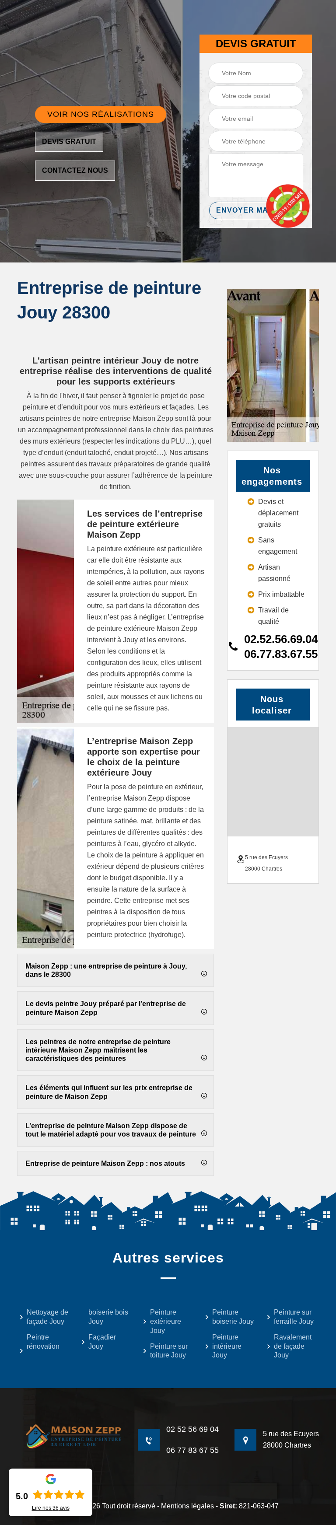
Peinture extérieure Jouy (165, 1321)
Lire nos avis (51, 1508)
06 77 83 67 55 (192, 1450)
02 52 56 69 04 (192, 1429)
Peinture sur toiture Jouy (169, 1351)
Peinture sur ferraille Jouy (294, 1316)
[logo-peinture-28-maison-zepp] (69, 1436)
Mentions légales (187, 1506)
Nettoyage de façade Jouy (47, 1316)
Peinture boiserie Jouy (233, 1316)
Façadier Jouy (102, 1341)
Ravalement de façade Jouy (293, 1346)
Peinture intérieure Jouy (227, 1346)
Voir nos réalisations (100, 114)
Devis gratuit (69, 141)
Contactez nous (75, 170)
